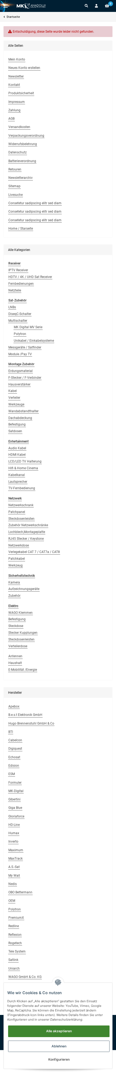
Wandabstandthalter (23, 411)
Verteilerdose (17, 646)
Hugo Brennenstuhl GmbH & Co (31, 723)
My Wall (14, 875)
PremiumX (16, 918)
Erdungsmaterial (20, 371)
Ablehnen (59, 1046)
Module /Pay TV (20, 354)
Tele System (17, 951)
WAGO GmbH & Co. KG (25, 977)
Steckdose (15, 626)
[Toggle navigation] (6, 6)
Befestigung (17, 424)
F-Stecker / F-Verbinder (24, 378)
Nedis (12, 884)
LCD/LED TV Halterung (25, 461)
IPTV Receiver (18, 270)
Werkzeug (15, 565)
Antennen (15, 656)
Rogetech (15, 943)
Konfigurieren (59, 1059)
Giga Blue (15, 808)
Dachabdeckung (20, 418)
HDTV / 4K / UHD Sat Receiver (30, 277)
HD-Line (14, 825)
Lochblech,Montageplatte (26, 532)
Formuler (15, 783)
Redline (13, 926)
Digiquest (15, 748)
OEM (11, 901)
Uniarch (14, 968)
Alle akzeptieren (59, 1031)
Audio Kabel (17, 448)
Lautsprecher (17, 482)
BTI (10, 732)
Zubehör (14, 596)
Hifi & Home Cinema (23, 468)
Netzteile (14, 290)
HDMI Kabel (17, 455)
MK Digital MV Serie (28, 327)
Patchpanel (16, 512)
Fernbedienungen (21, 284)
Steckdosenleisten (21, 519)
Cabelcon (15, 740)
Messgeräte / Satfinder (24, 347)
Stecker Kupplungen (22, 633)
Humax (13, 833)
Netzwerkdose (18, 545)
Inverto (13, 841)
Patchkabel (16, 559)
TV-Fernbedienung (21, 488)
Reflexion (15, 935)
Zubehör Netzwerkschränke (28, 525)
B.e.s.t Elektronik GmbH (25, 715)
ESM (11, 774)
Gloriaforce (16, 816)
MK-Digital (15, 791)
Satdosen (15, 431)
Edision (13, 765)
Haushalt (15, 663)
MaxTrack (15, 858)
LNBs (12, 307)
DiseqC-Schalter (19, 314)
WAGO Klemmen (20, 613)
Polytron (20, 334)
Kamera (14, 582)
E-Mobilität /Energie (22, 670)
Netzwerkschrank (20, 505)
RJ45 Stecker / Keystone (26, 539)
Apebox (13, 706)
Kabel (12, 391)
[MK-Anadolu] (31, 6)
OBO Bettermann (20, 892)
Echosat (14, 757)
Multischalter (17, 321)
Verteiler (14, 398)
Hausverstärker (19, 384)
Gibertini (14, 799)
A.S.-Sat (14, 867)
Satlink (13, 960)
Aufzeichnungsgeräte (23, 589)
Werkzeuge (16, 404)
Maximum (15, 850)
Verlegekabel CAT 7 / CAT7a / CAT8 (34, 552)
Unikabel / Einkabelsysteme (34, 341)
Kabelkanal (16, 475)
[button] (86, 6)
